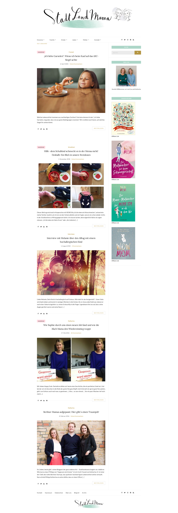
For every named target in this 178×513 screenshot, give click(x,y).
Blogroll (76, 493)
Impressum (48, 493)
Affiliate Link (115, 136)
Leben (74, 40)
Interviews (71, 234)
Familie (52, 40)
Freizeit (71, 52)
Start (38, 43)
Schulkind (71, 147)
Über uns (68, 493)
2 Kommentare (76, 246)
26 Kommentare (76, 333)
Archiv (84, 493)
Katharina (71, 321)
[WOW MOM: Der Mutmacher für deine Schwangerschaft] (123, 159)
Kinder (63, 40)
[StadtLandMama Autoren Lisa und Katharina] (126, 76)
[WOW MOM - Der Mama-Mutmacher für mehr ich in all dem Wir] (123, 202)
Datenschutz (59, 493)
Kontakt (97, 40)
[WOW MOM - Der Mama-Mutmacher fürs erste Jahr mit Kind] (123, 243)
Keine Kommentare (76, 64)
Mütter (85, 40)
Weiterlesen (99, 128)
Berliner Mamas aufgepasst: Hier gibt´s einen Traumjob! (71, 412)
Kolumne (40, 40)
